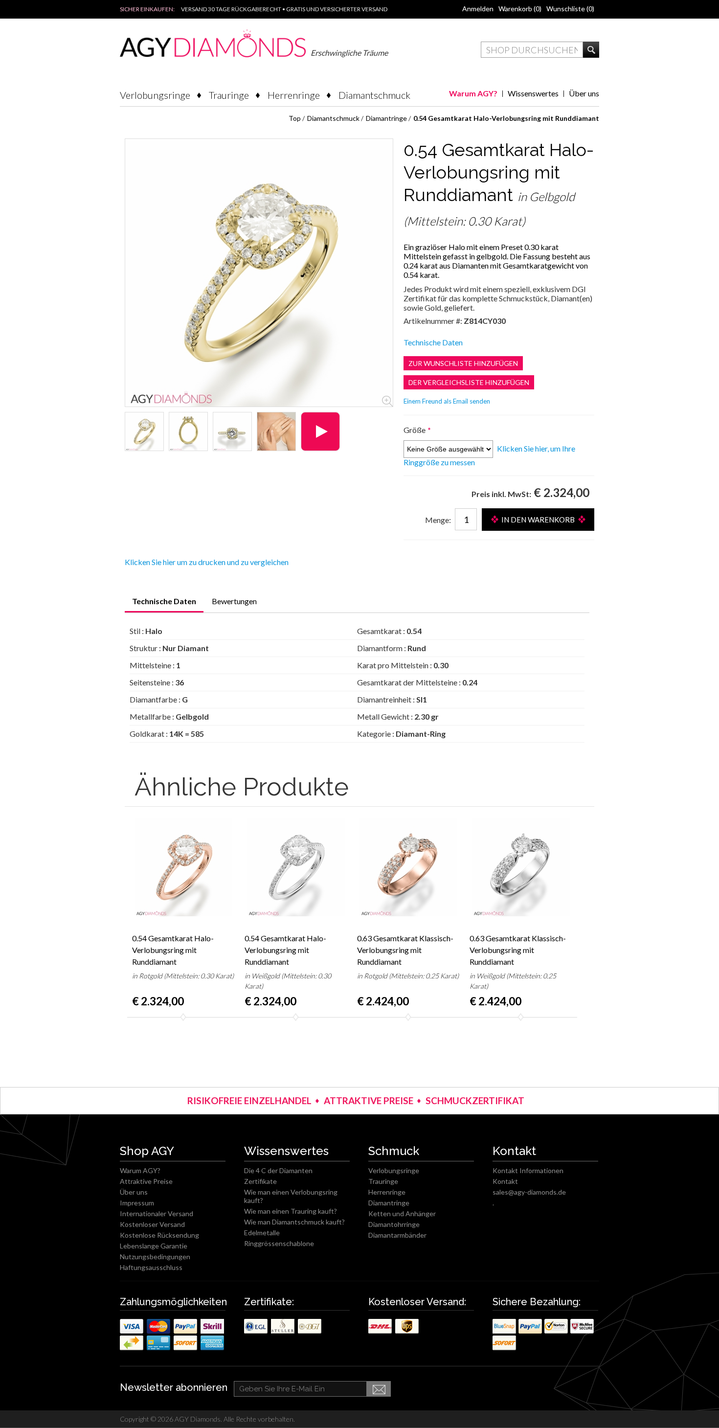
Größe (415, 429)
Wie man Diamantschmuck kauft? (294, 1222)
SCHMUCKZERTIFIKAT (475, 1100)
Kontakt (505, 1181)
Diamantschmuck (374, 95)
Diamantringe (388, 1203)
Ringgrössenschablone (279, 1243)
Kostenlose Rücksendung (159, 1235)
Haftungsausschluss (151, 1267)
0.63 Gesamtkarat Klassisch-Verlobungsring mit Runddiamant (405, 949)
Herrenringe (294, 95)
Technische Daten (433, 342)
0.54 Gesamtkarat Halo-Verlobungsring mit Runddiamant (173, 949)
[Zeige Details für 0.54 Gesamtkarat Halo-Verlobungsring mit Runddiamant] (144, 431)
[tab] (164, 604)
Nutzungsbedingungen (155, 1256)
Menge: (438, 519)
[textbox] (532, 50)
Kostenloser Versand (152, 1224)
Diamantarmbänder (397, 1235)
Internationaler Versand (156, 1213)
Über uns (584, 93)
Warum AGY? (473, 93)
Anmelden (478, 8)
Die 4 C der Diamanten (278, 1170)
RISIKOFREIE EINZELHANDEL (249, 1100)
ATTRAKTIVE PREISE (368, 1100)
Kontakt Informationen (528, 1170)
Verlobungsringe (155, 95)
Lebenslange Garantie (153, 1246)
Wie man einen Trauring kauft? (290, 1211)
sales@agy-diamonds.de (529, 1192)
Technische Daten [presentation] (164, 601)
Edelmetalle (262, 1232)
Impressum (137, 1203)
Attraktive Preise (146, 1181)
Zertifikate (260, 1181)
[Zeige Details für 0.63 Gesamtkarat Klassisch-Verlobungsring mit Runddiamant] (408, 867)
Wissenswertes (533, 93)
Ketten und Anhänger (402, 1213)
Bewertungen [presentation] (234, 601)
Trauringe (229, 95)
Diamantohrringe (394, 1224)
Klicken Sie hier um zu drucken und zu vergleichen (207, 562)
